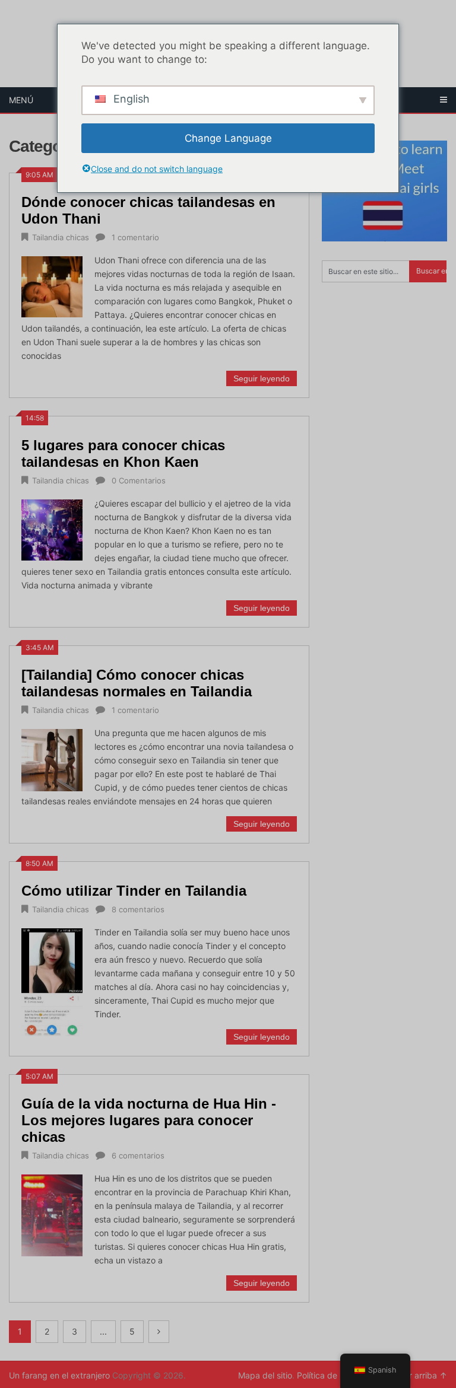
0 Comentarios (139, 480)
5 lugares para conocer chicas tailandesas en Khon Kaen (123, 453)
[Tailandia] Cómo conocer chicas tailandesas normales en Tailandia (136, 683)
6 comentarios (138, 1155)
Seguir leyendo (261, 378)
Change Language (228, 138)
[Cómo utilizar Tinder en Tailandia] (52, 981)
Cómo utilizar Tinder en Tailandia (133, 891)
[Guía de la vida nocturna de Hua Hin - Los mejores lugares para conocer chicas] (52, 1213)
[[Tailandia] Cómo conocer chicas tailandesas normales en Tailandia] (52, 758)
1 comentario (135, 237)
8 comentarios (138, 909)
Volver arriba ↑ (417, 1375)
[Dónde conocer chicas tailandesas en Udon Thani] (52, 285)
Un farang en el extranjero (59, 1375)
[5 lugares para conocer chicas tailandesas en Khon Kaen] (52, 528)
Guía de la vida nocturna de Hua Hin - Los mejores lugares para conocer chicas (148, 1120)
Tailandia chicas (60, 237)
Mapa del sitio (265, 1375)
